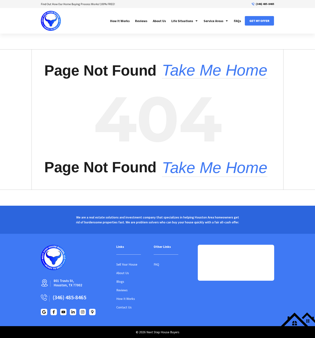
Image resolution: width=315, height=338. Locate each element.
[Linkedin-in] (73, 312)
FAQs (237, 21)
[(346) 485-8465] (253, 4)
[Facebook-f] (53, 312)
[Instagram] (82, 312)
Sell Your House (126, 264)
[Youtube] (63, 312)
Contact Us (124, 307)
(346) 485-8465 (265, 4)
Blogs (120, 281)
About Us (159, 21)
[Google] (44, 312)
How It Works (120, 21)
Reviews (141, 21)
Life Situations (182, 21)
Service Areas (213, 21)
